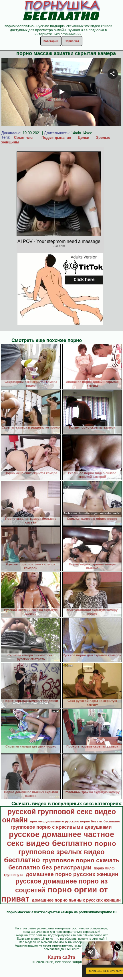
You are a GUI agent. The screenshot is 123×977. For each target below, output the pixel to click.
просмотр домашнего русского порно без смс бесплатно (75, 821)
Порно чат (72, 40)
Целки (83, 137)
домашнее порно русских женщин (72, 874)
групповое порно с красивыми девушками (61, 827)
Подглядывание (56, 137)
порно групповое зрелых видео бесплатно (60, 852)
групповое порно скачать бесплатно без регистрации (63, 864)
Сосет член (24, 137)
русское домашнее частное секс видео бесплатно (60, 839)
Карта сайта (61, 957)
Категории (50, 40)
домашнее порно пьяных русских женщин (76, 900)
